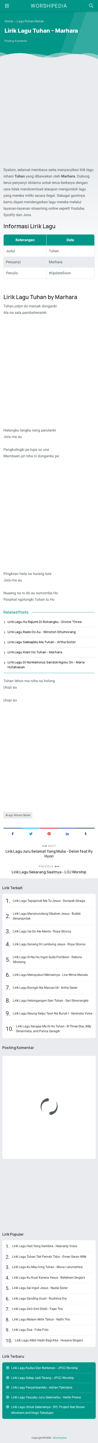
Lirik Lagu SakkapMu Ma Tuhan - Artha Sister (42, 642)
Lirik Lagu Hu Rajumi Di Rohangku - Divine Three (45, 622)
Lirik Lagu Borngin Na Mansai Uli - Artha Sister (45, 987)
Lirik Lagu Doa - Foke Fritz (30, 1330)
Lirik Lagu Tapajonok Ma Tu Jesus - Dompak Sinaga (49, 901)
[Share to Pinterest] (49, 833)
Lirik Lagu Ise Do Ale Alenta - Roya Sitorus (42, 931)
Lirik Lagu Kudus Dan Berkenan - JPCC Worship (44, 1368)
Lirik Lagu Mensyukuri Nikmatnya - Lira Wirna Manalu (50, 975)
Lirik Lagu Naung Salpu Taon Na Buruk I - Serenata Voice (52, 1013)
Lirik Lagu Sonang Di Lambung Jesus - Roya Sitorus (49, 944)
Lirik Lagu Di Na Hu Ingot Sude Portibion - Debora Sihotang (47, 959)
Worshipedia (49, 6)
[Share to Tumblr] (85, 833)
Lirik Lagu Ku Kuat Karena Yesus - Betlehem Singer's (48, 1277)
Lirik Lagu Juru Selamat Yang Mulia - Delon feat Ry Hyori (49, 854)
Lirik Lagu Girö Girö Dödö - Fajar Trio (37, 1309)
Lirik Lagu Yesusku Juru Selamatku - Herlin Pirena (46, 1397)
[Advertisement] (49, 113)
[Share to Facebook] (12, 833)
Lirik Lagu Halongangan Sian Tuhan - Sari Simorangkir (51, 1000)
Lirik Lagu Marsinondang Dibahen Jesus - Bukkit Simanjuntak (47, 916)
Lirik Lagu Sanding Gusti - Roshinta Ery (39, 1298)
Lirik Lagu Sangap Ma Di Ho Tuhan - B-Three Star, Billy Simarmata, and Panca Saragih (53, 1028)
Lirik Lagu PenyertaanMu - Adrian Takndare (41, 1387)
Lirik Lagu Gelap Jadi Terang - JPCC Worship (42, 1378)
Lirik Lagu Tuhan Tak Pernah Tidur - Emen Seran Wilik (49, 1256)
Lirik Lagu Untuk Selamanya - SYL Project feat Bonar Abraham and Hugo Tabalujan (48, 1409)
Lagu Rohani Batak (18, 815)
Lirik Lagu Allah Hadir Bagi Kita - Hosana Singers (49, 1340)
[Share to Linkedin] (67, 833)
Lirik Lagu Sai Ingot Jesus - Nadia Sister (40, 1288)
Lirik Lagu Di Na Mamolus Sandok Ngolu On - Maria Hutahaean (46, 664)
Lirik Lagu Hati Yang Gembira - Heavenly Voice (44, 1246)
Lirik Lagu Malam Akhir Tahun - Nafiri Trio (41, 1319)
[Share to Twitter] (31, 833)
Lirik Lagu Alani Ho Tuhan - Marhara (35, 652)
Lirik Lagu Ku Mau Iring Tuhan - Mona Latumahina (47, 1267)
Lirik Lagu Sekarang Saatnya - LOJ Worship (49, 872)
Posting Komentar (16, 41)
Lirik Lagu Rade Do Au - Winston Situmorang (42, 632)
